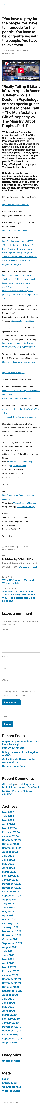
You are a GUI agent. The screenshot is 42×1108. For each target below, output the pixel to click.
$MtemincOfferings (26, 506)
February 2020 (11, 1018)
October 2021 (10, 939)
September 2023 (12, 847)
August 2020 (10, 994)
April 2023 (8, 867)
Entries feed (9, 1082)
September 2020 (12, 990)
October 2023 (10, 843)
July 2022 (8, 903)
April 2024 (8, 824)
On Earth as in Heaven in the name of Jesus (18, 761)
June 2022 (8, 907)
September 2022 (12, 895)
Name (5, 657)
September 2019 (12, 1038)
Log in (5, 1078)
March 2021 (9, 967)
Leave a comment (10, 53)
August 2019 (9, 1042)
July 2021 (8, 951)
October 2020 (10, 986)
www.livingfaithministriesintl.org (16, 398)
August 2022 (10, 899)
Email (4, 668)
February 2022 (11, 923)
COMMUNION (9, 50)
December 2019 (11, 1026)
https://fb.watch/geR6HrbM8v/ (15, 204)
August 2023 (10, 851)
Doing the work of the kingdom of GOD (20, 754)
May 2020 (8, 1006)
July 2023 (8, 855)
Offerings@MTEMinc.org (24, 502)
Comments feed (11, 1086)
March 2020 (9, 1014)
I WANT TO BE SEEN (13, 748)
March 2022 (9, 919)
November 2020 (12, 982)
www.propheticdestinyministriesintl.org (19, 416)
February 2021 (10, 971)
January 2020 (10, 1022)
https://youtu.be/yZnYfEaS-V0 (24, 321)
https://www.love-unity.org (13, 372)
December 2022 (11, 883)
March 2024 (9, 828)
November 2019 (11, 1030)
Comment (6, 630)
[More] (5, 4)
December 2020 (12, 978)
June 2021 (8, 955)
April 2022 (8, 915)
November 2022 (11, 887)
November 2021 (11, 935)
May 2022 (8, 911)
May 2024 (8, 820)
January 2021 (10, 975)
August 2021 (9, 947)
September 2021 (12, 943)
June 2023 (8, 859)
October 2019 (10, 1034)
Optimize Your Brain (14, 766)
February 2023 (11, 875)
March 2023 (9, 871)
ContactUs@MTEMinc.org (20, 461)
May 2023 (8, 863)
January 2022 (10, 927)
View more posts (28, 567)
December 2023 (11, 839)
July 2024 (8, 816)
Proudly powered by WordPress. (13, 1102)
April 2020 (8, 1010)
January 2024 (10, 836)
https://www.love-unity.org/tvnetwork (18, 362)
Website (5, 680)
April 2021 (8, 963)
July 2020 (8, 998)
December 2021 (11, 931)
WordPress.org (11, 1090)
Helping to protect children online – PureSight (20, 743)
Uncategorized (9, 550)
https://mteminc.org (18, 465)
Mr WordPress (10, 791)
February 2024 (11, 832)
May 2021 (8, 959)
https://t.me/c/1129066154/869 (15, 230)
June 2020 (8, 1002)
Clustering (8, 784)
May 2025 (8, 812)
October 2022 (10, 891)
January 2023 (10, 879)
